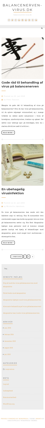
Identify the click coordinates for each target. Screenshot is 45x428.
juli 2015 (7, 354)
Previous (17, 256)
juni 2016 (7, 328)
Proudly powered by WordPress (14, 418)
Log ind (6, 384)
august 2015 (8, 348)
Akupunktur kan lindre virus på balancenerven (21, 313)
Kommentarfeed (9, 397)
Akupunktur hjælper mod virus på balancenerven (22, 300)
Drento (39, 418)
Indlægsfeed (8, 391)
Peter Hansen (12, 100)
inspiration (9, 369)
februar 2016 (9, 334)
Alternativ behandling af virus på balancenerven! (22, 306)
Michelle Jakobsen (15, 206)
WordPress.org (8, 404)
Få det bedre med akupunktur (14, 293)
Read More (7, 132)
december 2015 (10, 341)
